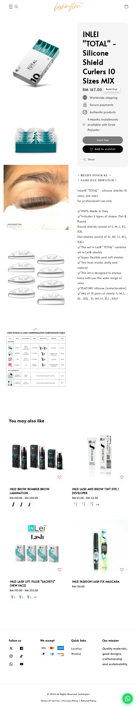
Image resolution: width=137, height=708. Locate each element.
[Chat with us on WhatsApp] (127, 698)
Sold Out (103, 140)
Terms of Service (50, 700)
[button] (11, 7)
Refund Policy (88, 700)
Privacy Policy (70, 700)
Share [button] (91, 159)
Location (76, 648)
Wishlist (76, 654)
